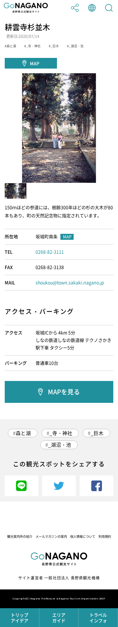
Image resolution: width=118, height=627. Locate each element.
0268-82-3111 (50, 252)
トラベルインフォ (98, 618)
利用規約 (104, 536)
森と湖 (23, 433)
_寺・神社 (60, 433)
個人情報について (82, 536)
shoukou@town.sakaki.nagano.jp (70, 282)
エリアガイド (58, 618)
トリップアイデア (19, 618)
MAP (34, 63)
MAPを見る (64, 391)
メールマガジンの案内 (51, 536)
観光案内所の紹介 (19, 536)
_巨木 (97, 433)
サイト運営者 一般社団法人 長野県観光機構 (59, 578)
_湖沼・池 (59, 444)
